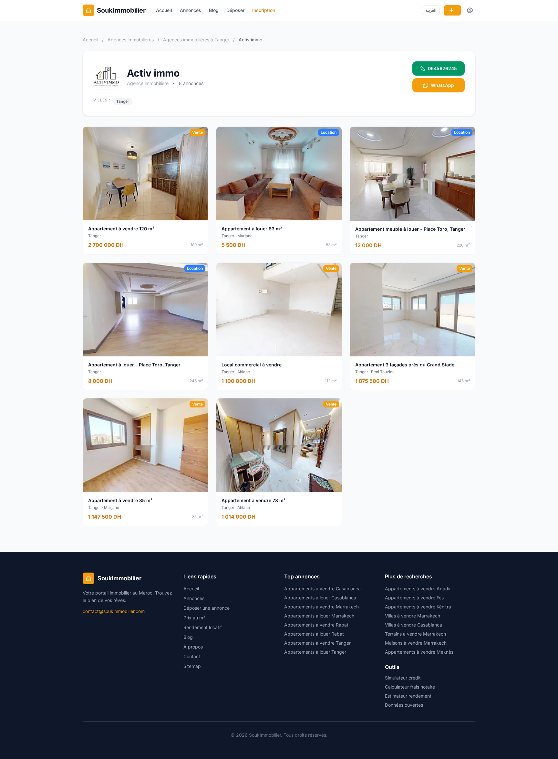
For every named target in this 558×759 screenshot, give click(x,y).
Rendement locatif (202, 627)
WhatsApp (442, 85)
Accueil (164, 10)
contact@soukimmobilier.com (114, 611)
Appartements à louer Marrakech (319, 615)
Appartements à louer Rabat (314, 634)
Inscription (263, 10)
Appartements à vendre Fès (414, 597)
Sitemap (192, 666)
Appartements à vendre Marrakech (321, 606)
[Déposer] (452, 10)
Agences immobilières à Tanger (197, 39)
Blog (214, 10)
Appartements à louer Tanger (315, 652)
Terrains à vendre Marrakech (415, 634)
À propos (193, 646)
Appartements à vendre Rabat (316, 624)
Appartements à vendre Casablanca (322, 588)
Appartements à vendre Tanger (317, 643)
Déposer (235, 10)
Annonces (190, 10)
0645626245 (442, 68)
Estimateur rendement (408, 696)
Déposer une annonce (206, 608)
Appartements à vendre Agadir (418, 588)
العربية (431, 10)
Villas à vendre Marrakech (412, 615)
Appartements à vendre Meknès (419, 652)
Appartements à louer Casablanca (320, 597)
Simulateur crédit (403, 677)
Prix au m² (194, 617)
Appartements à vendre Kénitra (418, 606)
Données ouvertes (404, 705)
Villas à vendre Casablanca (413, 624)
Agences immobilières (131, 39)
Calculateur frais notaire (410, 687)
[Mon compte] (470, 10)
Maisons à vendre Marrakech (416, 643)
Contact (191, 656)
